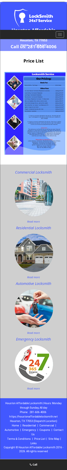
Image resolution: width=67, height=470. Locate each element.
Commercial (46, 425)
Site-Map (53, 438)
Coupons (44, 429)
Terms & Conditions (19, 438)
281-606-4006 (38, 412)
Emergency (29, 429)
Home (24, 45)
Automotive (12, 429)
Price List (39, 438)
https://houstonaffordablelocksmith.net (33, 416)
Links (34, 443)
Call (34, 464)
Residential (29, 425)
